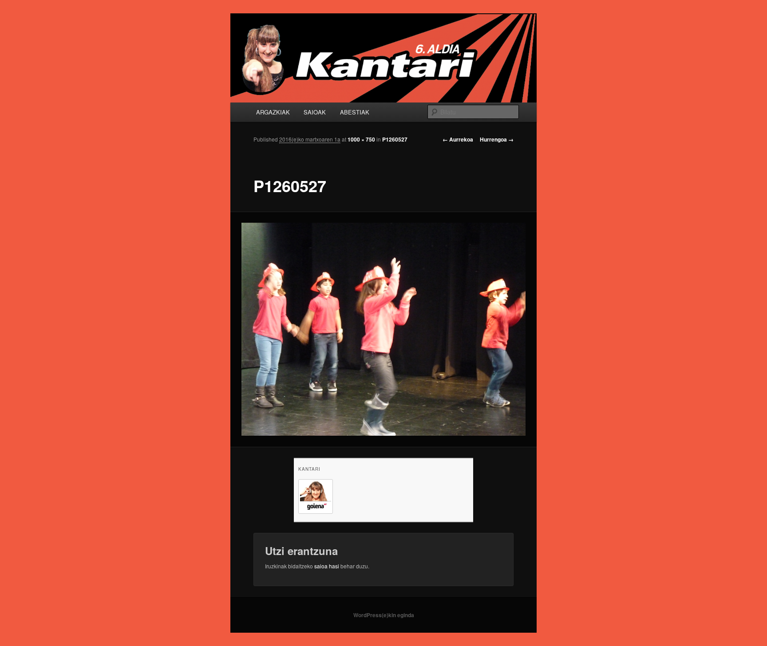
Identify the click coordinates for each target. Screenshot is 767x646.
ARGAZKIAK (273, 112)
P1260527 (394, 139)
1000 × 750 (361, 139)
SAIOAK (315, 112)
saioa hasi (326, 566)
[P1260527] (383, 329)
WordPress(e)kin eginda (383, 615)
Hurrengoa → (497, 139)
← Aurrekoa (458, 139)
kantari (309, 469)
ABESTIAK (354, 112)
